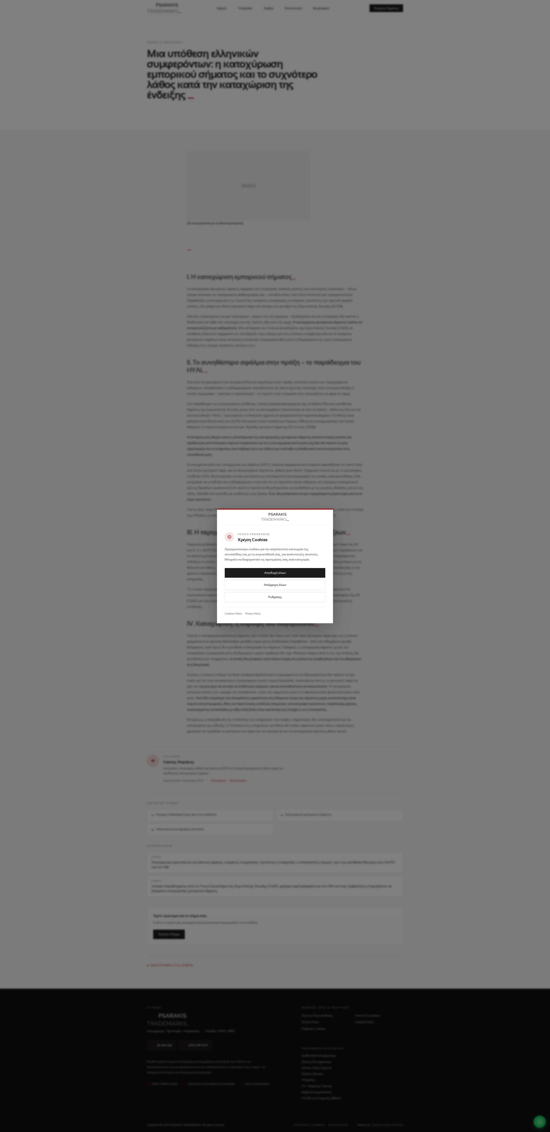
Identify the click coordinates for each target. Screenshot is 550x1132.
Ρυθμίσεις (275, 597)
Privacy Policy (253, 613)
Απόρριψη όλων (275, 585)
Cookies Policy (233, 613)
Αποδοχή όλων (275, 572)
